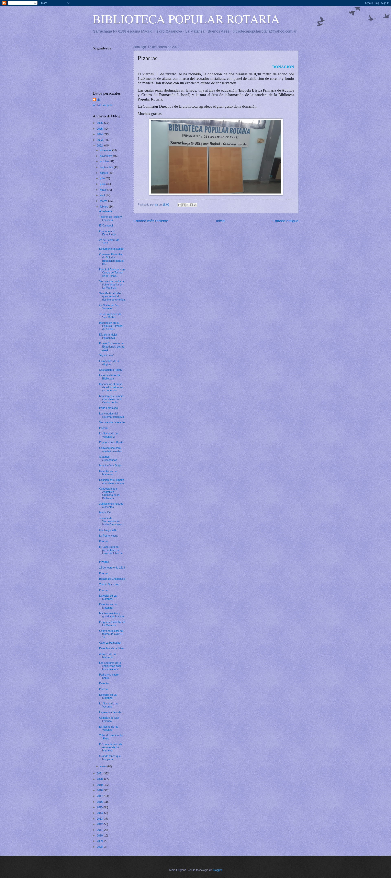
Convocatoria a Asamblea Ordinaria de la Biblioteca (109, 493)
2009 (100, 841)
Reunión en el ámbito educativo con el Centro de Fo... (111, 399)
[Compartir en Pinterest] (195, 205)
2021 (100, 773)
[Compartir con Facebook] (191, 205)
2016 (100, 801)
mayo (103, 189)
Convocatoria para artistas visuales (110, 449)
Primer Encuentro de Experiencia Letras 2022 (111, 346)
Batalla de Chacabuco (112, 578)
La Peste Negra (108, 535)
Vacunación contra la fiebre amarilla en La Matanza (111, 284)
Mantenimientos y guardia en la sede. (112, 615)
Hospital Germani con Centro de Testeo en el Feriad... (112, 272)
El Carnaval (106, 225)
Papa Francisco (108, 407)
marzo (104, 200)
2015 (100, 807)
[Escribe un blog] (183, 205)
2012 (100, 824)
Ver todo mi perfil (103, 105)
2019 (100, 784)
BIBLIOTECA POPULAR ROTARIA (186, 19)
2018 (100, 790)
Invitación (105, 512)
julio (102, 178)
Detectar (104, 683)
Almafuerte (105, 211)
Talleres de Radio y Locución (110, 218)
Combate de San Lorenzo (109, 719)
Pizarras (104, 561)
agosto (104, 172)
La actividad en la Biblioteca (109, 377)
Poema (103, 541)
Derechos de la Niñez (111, 648)
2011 (100, 829)
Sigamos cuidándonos (108, 458)
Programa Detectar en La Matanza (112, 624)
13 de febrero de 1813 (112, 567)
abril (103, 195)
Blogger (217, 869)
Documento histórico (111, 248)
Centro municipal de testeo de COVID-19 (111, 634)
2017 (100, 796)
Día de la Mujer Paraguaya (108, 336)
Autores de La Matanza (107, 656)
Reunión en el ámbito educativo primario (111, 481)
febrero (104, 206)
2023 (100, 139)
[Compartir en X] (187, 205)
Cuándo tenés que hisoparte (110, 757)
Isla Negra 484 (107, 530)
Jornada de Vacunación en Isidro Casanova (110, 521)
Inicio (220, 221)
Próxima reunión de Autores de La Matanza (110, 747)
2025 (100, 128)
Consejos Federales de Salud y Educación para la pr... (111, 259)
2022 (100, 145)
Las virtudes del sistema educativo (111, 415)
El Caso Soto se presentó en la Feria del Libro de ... (111, 551)
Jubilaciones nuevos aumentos (111, 505)
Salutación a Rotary (110, 369)
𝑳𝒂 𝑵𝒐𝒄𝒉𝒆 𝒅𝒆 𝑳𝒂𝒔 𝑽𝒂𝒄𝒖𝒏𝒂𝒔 (109, 307)
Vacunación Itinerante (112, 422)
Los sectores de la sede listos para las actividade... (110, 666)
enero (103, 766)
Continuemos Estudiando (107, 233)
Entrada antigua (285, 221)
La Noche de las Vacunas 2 (108, 435)
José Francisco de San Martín (110, 316)
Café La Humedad (109, 642)
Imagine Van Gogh (110, 465)
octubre (105, 161)
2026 (100, 123)
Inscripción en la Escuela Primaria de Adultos (110, 326)
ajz (98, 99)
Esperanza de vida (110, 712)
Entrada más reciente (150, 221)
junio (103, 184)
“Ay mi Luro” (106, 355)
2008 (100, 846)
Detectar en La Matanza (107, 473)
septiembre (107, 167)
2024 (100, 134)
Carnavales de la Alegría (109, 363)
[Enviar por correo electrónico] (180, 205)
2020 (100, 779)
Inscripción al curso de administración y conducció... (111, 387)
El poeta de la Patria (111, 442)
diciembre (106, 150)
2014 (100, 813)
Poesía (103, 428)
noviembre (106, 155)
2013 (100, 818)
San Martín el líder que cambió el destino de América (112, 296)
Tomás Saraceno (109, 584)
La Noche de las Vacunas (108, 705)
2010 (100, 835)
